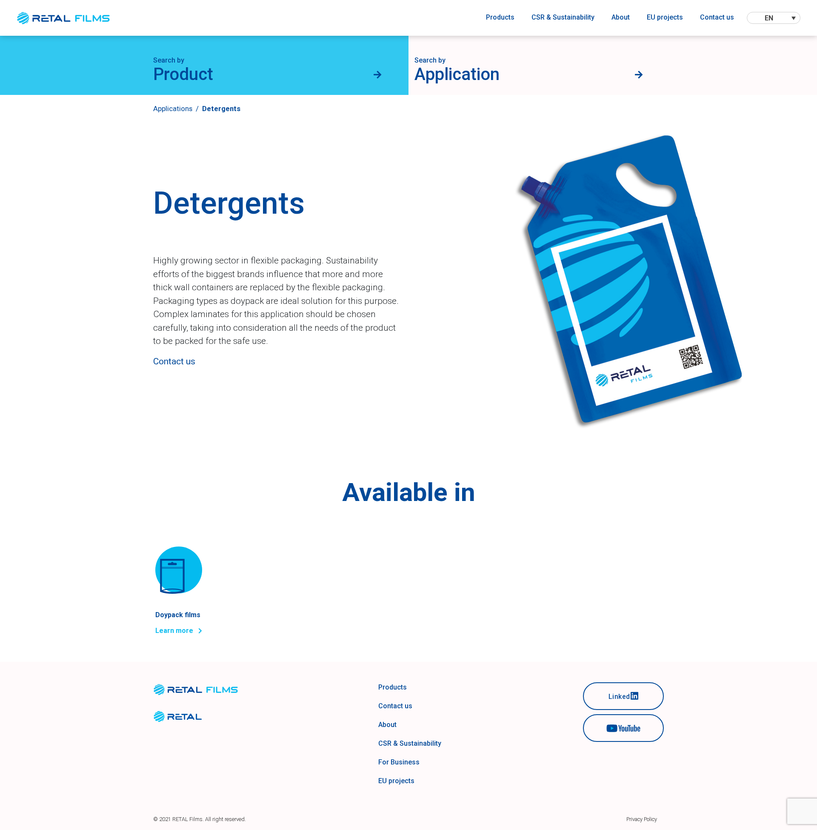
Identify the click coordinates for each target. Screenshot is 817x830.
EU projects (665, 17)
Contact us (717, 17)
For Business (399, 762)
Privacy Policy (641, 819)
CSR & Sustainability (562, 17)
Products (500, 17)
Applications (172, 108)
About (620, 17)
